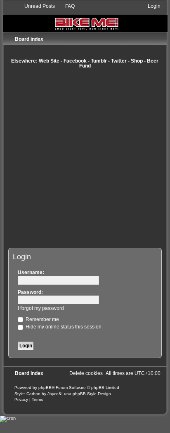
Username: (31, 272)
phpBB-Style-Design (92, 393)
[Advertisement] (85, 158)
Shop (137, 60)
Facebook (75, 60)
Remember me (41, 319)
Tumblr (99, 60)
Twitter (119, 60)
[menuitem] (36, 6)
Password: (30, 292)
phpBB (45, 387)
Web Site (49, 60)
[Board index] (85, 17)
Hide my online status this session (63, 327)
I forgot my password (41, 308)
